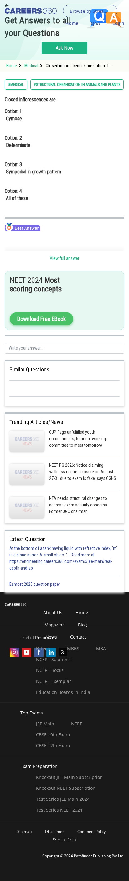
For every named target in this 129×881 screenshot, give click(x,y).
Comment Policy (91, 831)
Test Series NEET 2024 (59, 810)
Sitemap (24, 831)
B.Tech (43, 648)
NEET (76, 724)
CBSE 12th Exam (53, 746)
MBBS (73, 648)
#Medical (16, 84)
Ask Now (64, 48)
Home (71, 23)
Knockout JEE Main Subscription (69, 777)
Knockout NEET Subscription (65, 788)
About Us (52, 612)
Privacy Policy (64, 839)
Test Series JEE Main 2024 (63, 799)
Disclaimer (54, 831)
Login (118, 23)
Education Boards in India (63, 692)
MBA (101, 648)
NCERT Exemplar (53, 681)
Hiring (81, 612)
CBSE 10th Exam (53, 735)
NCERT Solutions (53, 659)
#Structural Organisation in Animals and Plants (77, 84)
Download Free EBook (41, 319)
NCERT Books (50, 670)
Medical (31, 65)
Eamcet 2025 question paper (35, 584)
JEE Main (45, 724)
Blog (82, 625)
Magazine (54, 625)
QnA (95, 23)
